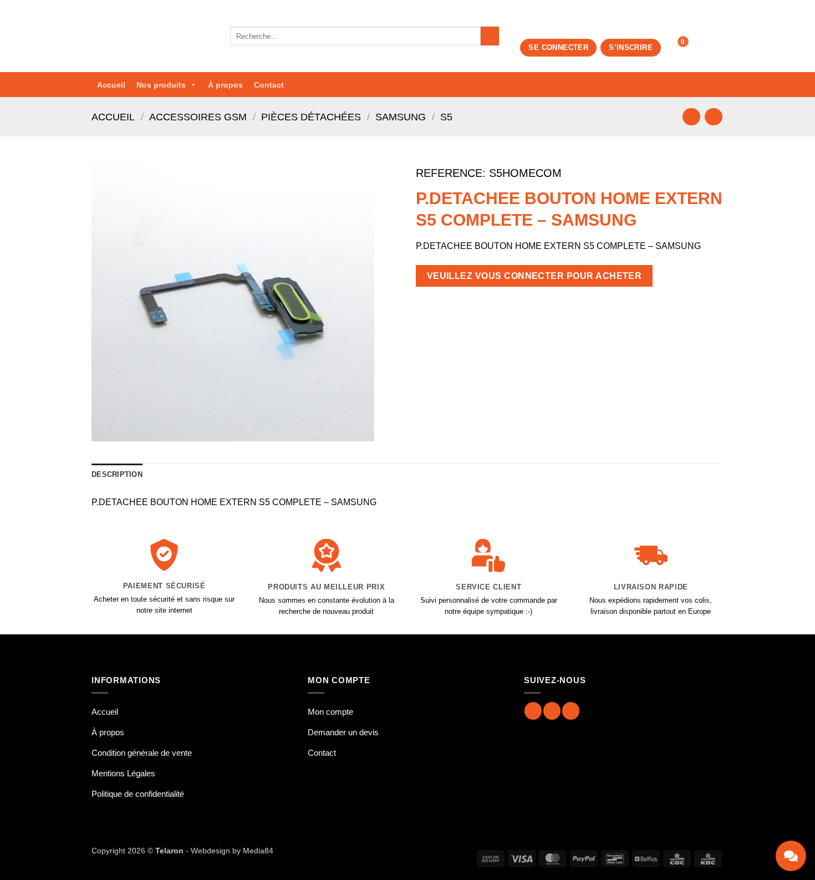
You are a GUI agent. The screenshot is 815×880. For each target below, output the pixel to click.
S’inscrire (631, 47)
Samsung (400, 117)
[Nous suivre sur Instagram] (552, 710)
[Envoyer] (490, 36)
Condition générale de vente (141, 752)
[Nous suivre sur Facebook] (533, 710)
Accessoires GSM (198, 117)
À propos (225, 84)
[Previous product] (713, 116)
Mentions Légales (123, 773)
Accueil (111, 84)
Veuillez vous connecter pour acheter (534, 276)
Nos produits (161, 84)
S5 (446, 117)
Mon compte (330, 711)
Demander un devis (343, 732)
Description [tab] (116, 474)
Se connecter (558, 47)
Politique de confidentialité (137, 793)
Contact (269, 84)
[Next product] (691, 116)
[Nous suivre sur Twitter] (570, 710)
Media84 (258, 850)
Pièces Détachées (311, 117)
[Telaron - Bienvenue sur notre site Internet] (152, 36)
